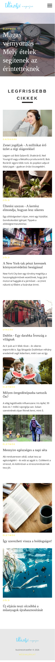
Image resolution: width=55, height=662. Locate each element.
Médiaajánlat (27, 654)
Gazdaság (10, 139)
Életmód (9, 29)
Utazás (8, 330)
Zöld (6, 200)
